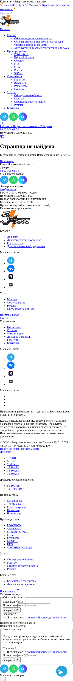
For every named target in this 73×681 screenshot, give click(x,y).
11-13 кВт (13, 464)
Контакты (13, 107)
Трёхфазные (14, 503)
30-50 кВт (13, 473)
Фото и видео (15, 333)
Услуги (11, 92)
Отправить (10, 610)
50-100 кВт (13, 485)
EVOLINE (13, 538)
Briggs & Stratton (24, 57)
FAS (16, 63)
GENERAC (14, 528)
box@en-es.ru (8, 189)
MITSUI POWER (17, 531)
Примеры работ (16, 51)
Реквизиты (20, 85)
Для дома (12, 236)
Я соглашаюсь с (36, 617)
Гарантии (13, 339)
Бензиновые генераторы (21, 580)
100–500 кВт (14, 488)
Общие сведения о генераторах (33, 38)
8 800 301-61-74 (9, 129)
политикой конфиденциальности (47, 617)
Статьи (11, 35)
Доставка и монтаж (18, 336)
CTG (17, 66)
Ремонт (18, 104)
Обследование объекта (28, 95)
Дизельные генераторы (21, 584)
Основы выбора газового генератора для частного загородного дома (38, 43)
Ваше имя (10, 601)
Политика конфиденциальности (19, 448)
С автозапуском (16, 507)
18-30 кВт (13, 470)
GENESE (12, 541)
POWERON (21, 54)
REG (10, 544)
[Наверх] (2, 679)
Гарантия (19, 79)
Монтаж (19, 98)
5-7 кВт (11, 457)
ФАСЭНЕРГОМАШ (19, 547)
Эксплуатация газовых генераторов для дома (41, 47)
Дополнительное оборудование (26, 246)
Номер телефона (14, 605)
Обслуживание (16, 302)
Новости (19, 89)
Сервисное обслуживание (30, 101)
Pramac (18, 70)
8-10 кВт (12, 461)
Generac (19, 60)
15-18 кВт (13, 467)
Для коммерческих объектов (24, 239)
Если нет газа (15, 243)
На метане (13, 510)
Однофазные (15, 500)
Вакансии (20, 82)
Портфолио (14, 327)
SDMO (18, 73)
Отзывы (12, 330)
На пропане (14, 513)
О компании (14, 76)
